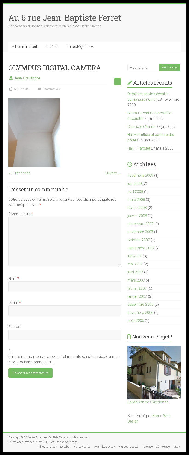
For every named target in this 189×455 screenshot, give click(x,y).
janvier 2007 (137, 296)
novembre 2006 (140, 312)
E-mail (14, 302)
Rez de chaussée (128, 446)
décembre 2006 (140, 304)
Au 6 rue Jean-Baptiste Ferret (64, 17)
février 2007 (137, 288)
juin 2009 (134, 183)
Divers (177, 446)
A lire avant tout (24, 46)
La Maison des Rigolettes (147, 402)
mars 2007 (136, 280)
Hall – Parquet (138, 148)
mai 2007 (135, 264)
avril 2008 (135, 191)
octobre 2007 (138, 240)
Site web (15, 327)
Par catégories (78, 46)
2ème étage (163, 446)
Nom (13, 278)
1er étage (147, 446)
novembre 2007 (140, 232)
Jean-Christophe (27, 78)
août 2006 (135, 320)
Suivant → (113, 173)
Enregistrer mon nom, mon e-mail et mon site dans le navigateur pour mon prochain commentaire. (64, 359)
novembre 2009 (140, 175)
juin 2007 (134, 256)
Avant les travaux (104, 446)
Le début (51, 46)
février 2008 (137, 207)
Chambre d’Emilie (141, 126)
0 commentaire (51, 89)
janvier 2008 (137, 216)
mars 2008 (136, 199)
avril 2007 (135, 272)
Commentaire (20, 214)
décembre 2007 (140, 224)
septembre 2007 (140, 248)
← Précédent (19, 173)
